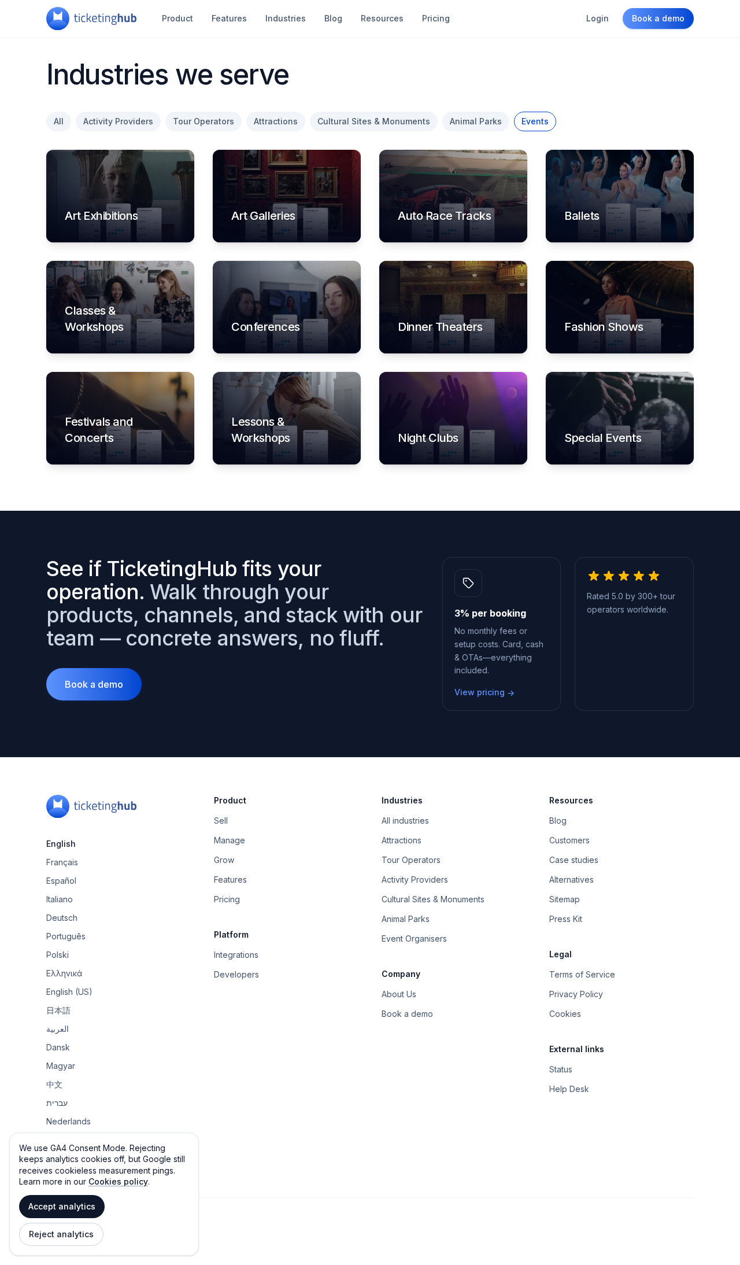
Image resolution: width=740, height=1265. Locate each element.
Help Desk (569, 1089)
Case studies (573, 860)
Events (535, 121)
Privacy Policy (576, 994)
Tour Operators (203, 121)
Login (597, 18)
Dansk (58, 1047)
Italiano (59, 899)
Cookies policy (118, 1181)
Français (62, 862)
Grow (224, 860)
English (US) (69, 992)
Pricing (436, 18)
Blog (333, 18)
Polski (57, 955)
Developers (236, 974)
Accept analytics (61, 1206)
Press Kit (565, 919)
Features (229, 18)
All (59, 121)
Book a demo (658, 18)
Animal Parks (476, 121)
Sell (221, 820)
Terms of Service (582, 974)
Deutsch (61, 918)
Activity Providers (118, 121)
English (61, 844)
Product (177, 18)
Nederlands (68, 1121)
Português (66, 936)
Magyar (60, 1066)
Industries (285, 18)
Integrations (236, 955)
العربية (57, 1029)
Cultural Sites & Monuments (373, 121)
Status (560, 1069)
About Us (399, 994)
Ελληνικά (64, 973)
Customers (569, 840)
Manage (229, 840)
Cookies (565, 1014)
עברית (57, 1103)
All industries (405, 820)
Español (61, 881)
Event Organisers (414, 938)
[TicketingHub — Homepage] (91, 18)
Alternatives (571, 879)
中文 (54, 1084)
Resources (382, 18)
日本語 (58, 1010)
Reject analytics (61, 1234)
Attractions (276, 121)
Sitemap (564, 899)
